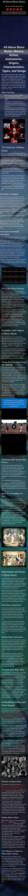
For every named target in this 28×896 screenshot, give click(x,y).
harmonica (9, 208)
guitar (4, 208)
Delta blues (21, 346)
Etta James (8, 716)
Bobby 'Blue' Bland (8, 718)
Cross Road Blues (20, 317)
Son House (8, 786)
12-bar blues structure (9, 291)
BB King (22, 711)
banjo (1, 208)
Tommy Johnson (15, 786)
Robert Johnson (5, 317)
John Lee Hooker (14, 713)
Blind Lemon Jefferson (13, 715)
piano (16, 208)
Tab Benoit (19, 822)
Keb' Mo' (6, 822)
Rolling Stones (6, 873)
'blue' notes (4, 165)
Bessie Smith (17, 789)
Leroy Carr (23, 716)
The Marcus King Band (7, 823)
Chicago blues (12, 346)
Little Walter (22, 713)
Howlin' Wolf (5, 715)
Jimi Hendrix (20, 871)
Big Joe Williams (16, 716)
